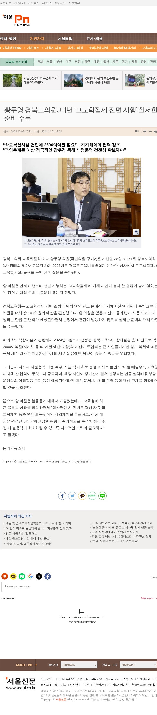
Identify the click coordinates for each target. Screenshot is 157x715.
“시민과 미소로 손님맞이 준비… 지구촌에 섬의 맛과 (39, 528)
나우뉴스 (33, 3)
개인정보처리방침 (117, 684)
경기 (125, 61)
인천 (78, 61)
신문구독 (46, 679)
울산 (106, 61)
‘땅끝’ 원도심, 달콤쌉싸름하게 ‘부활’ (29, 543)
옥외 (84, 679)
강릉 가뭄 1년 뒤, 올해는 (21, 533)
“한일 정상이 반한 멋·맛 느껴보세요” (115, 541)
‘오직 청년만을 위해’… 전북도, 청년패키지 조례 (122, 523)
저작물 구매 (112, 679)
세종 (115, 61)
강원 (134, 61)
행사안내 (75, 684)
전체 (40, 61)
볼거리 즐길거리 (125, 47)
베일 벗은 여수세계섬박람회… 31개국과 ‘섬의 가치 (38, 523)
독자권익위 (143, 679)
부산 (59, 61)
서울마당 (96, 679)
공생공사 (60, 3)
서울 (50, 61)
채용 (86, 684)
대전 (97, 61)
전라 (153, 61)
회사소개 (46, 684)
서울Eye (19, 3)
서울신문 (5, 3)
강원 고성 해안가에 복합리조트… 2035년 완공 (121, 536)
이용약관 (98, 684)
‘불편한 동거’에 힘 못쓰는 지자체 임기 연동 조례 (122, 527)
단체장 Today (12, 47)
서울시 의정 (53, 47)
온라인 (77, 679)
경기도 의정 (75, 47)
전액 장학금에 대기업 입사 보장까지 (115, 532)
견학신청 (128, 679)
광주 (87, 61)
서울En (46, 3)
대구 (68, 61)
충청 (144, 61)
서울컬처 (74, 3)
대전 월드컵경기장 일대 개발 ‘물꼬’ (28, 538)
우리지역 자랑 (98, 47)
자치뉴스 (33, 47)
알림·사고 (60, 684)
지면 (69, 679)
